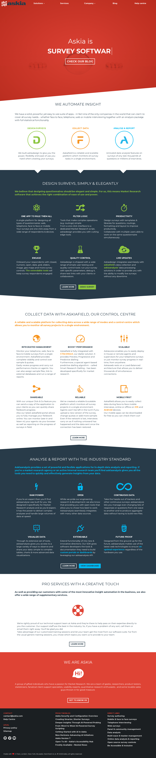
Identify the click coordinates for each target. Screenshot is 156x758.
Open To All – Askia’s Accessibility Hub (74, 742)
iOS (136, 407)
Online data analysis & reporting (123, 739)
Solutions (38, 3)
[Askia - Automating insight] (14, 3)
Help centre (140, 3)
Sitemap (7, 731)
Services (64, 3)
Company (89, 3)
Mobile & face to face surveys (122, 719)
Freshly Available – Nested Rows (71, 745)
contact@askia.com (13, 716)
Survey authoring (116, 716)
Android (108, 410)
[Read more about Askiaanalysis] (124, 140)
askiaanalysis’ (111, 267)
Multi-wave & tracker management (124, 736)
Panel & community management (124, 729)
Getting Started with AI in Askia (71, 732)
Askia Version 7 (62, 738)
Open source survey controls (121, 742)
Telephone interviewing (119, 723)
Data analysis (113, 732)
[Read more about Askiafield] (80, 140)
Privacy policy (10, 728)
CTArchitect (66, 354)
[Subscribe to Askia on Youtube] (14, 738)
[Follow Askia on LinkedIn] (5, 738)
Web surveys (113, 726)
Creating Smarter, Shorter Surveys (72, 719)
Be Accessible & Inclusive (120, 746)
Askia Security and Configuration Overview (76, 716)
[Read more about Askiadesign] (36, 140)
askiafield (109, 265)
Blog (115, 3)
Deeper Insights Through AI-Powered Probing (78, 723)
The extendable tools (37, 270)
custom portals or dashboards (76, 552)
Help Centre (9, 719)
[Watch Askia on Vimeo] (9, 738)
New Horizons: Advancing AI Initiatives (74, 735)
